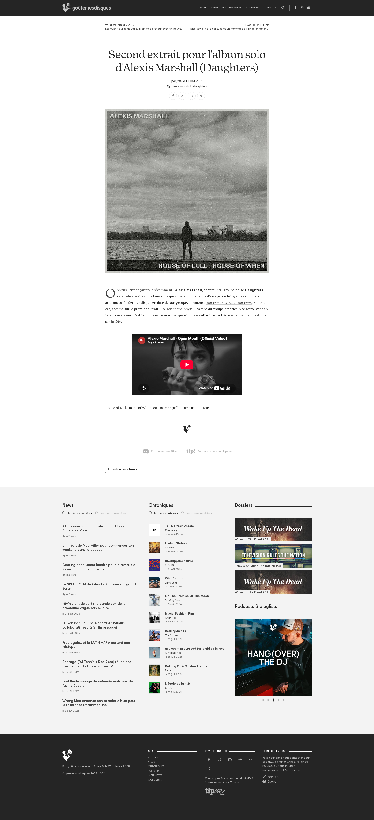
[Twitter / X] (182, 96)
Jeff (179, 81)
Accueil (153, 757)
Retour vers (124, 469)
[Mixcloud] (250, 760)
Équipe (272, 781)
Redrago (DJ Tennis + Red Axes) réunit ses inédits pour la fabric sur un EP (96, 664)
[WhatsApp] (192, 96)
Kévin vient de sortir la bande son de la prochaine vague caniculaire (94, 606)
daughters (200, 86)
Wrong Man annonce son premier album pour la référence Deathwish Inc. (99, 703)
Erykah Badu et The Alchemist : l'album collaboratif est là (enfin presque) (93, 625)
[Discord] (230, 760)
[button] (263, 700)
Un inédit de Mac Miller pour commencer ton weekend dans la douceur (98, 547)
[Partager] (201, 96)
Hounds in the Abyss (176, 308)
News (203, 7)
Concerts (270, 7)
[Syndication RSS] (209, 768)
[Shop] (309, 8)
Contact (274, 777)
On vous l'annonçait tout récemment (144, 289)
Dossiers (235, 7)
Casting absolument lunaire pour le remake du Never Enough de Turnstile (99, 567)
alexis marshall (181, 86)
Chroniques (218, 7)
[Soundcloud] (240, 760)
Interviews (252, 7)
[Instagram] (302, 8)
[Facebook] (295, 8)
